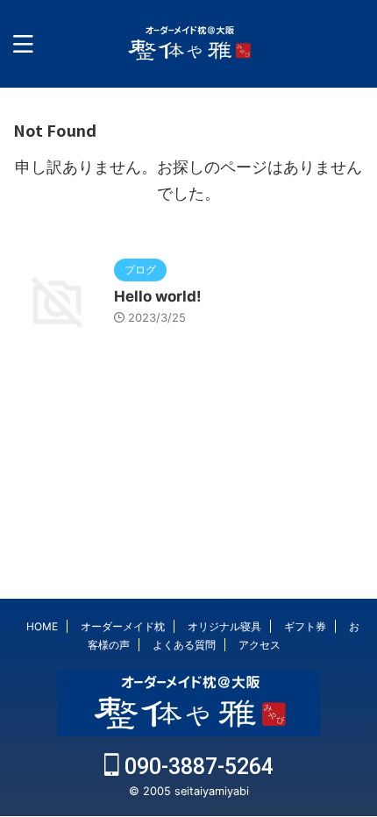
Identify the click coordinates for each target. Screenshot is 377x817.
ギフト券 (305, 626)
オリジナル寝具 (224, 626)
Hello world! (158, 296)
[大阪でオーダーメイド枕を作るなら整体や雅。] (188, 44)
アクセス (259, 644)
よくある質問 (184, 644)
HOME (42, 626)
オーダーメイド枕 (123, 626)
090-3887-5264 (196, 766)
